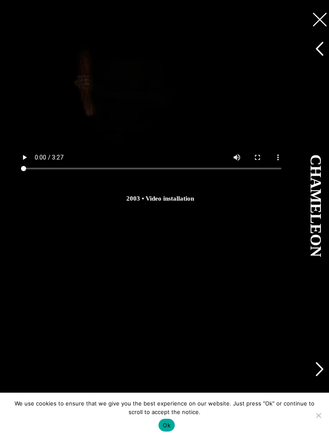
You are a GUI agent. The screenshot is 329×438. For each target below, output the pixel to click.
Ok (166, 425)
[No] (318, 415)
